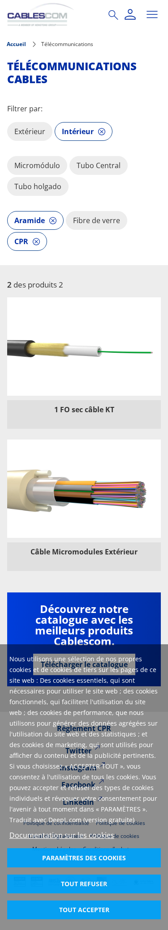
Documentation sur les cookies (61, 835)
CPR (21, 241)
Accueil (16, 44)
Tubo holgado (37, 186)
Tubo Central (99, 165)
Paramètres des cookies (84, 858)
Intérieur (78, 131)
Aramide (29, 220)
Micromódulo (37, 165)
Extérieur (29, 131)
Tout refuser (84, 883)
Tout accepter (84, 909)
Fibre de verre (96, 220)
